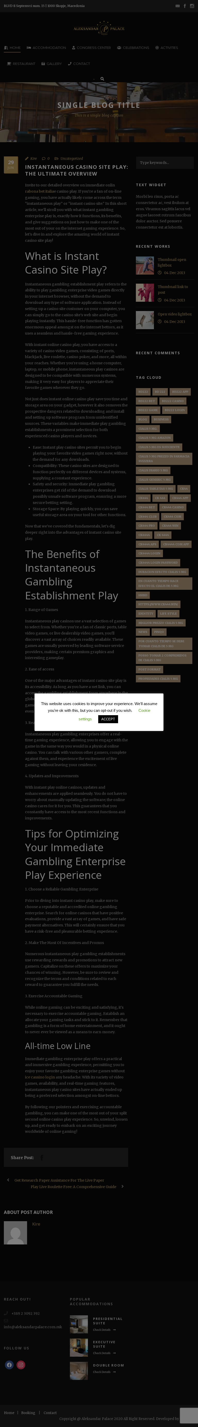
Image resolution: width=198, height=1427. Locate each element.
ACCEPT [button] (108, 719)
